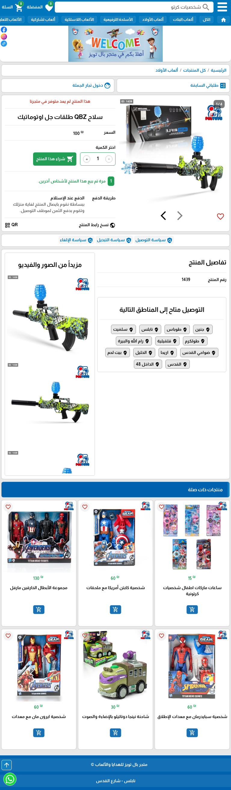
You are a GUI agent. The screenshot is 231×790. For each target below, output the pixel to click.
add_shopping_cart (192, 610)
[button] (40, 7)
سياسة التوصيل (154, 240)
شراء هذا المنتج (54, 159)
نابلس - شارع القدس (115, 780)
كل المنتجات (194, 70)
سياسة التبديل (114, 240)
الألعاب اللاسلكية (79, 19)
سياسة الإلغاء (76, 240)
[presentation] (179, 216)
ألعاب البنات (183, 19)
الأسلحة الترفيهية (118, 19)
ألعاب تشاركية (43, 19)
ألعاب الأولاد (152, 19)
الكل (206, 19)
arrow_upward (6, 765)
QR (11, 225)
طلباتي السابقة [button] (208, 85)
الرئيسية (218, 70)
